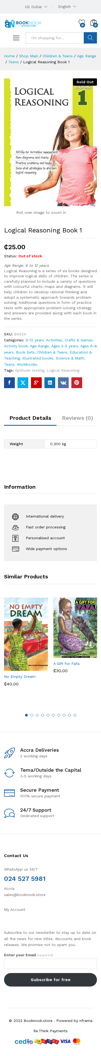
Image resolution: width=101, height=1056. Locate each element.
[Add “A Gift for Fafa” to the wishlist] (87, 654)
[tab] (30, 420)
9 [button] (69, 715)
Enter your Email (28, 955)
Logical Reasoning (63, 370)
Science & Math (70, 358)
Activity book (16, 346)
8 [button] (64, 715)
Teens (9, 364)
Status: (10, 256)
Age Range (39, 346)
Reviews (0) (77, 418)
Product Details (30, 418)
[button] (13, 667)
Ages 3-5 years (64, 346)
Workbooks (27, 364)
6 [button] (53, 715)
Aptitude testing (29, 370)
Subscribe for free (51, 979)
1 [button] (26, 715)
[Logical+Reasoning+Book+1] (23, 382)
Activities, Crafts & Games (69, 340)
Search (90, 38)
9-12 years (35, 340)
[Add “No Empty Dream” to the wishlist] (37, 667)
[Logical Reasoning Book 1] (9, 382)
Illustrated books (37, 358)
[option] (26, 646)
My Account (14, 909)
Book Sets (25, 352)
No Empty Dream (20, 676)
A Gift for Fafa (66, 663)
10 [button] (75, 715)
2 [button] (31, 715)
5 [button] (48, 715)
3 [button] (37, 715)
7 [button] (58, 715)
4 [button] (42, 715)
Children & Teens (52, 352)
